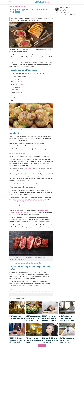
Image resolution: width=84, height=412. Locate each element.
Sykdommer (61, 315)
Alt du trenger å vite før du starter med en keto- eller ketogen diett (33, 318)
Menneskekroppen (13, 337)
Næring (28, 337)
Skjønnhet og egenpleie (48, 337)
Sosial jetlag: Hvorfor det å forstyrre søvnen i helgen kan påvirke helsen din (49, 318)
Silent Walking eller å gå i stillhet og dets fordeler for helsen (66, 340)
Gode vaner (45, 315)
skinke (21, 84)
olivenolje (20, 82)
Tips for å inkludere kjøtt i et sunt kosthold (28, 183)
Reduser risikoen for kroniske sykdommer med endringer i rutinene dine (66, 318)
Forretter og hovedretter (20, 6)
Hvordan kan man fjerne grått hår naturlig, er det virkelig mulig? (50, 340)
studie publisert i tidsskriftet (39, 221)
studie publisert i (29, 199)
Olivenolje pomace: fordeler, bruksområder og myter (33, 340)
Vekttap (28, 315)
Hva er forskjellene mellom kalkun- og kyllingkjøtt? (28, 262)
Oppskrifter (11, 6)
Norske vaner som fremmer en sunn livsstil (17, 317)
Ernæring (11, 315)
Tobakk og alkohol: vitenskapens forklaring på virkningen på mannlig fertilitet (17, 340)
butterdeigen (28, 168)
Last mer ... (42, 345)
